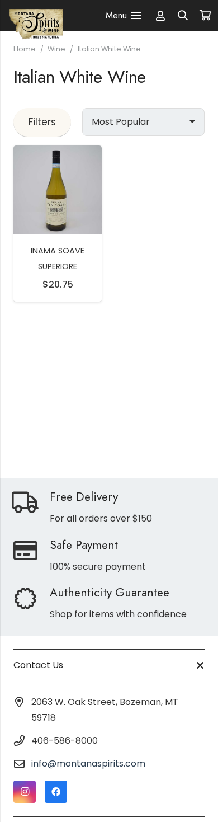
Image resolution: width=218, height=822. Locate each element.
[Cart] (205, 16)
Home (24, 49)
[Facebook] (56, 792)
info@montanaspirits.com (88, 763)
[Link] (160, 15)
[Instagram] (24, 792)
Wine (56, 49)
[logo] (36, 15)
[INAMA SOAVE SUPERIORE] (57, 153)
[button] (183, 15)
